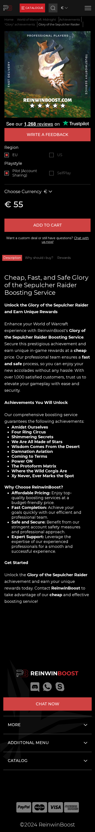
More (14, 724)
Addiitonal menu (28, 742)
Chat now (47, 704)
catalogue (34, 8)
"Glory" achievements (19, 24)
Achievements (69, 19)
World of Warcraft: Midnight (36, 19)
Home (8, 19)
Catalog (17, 760)
